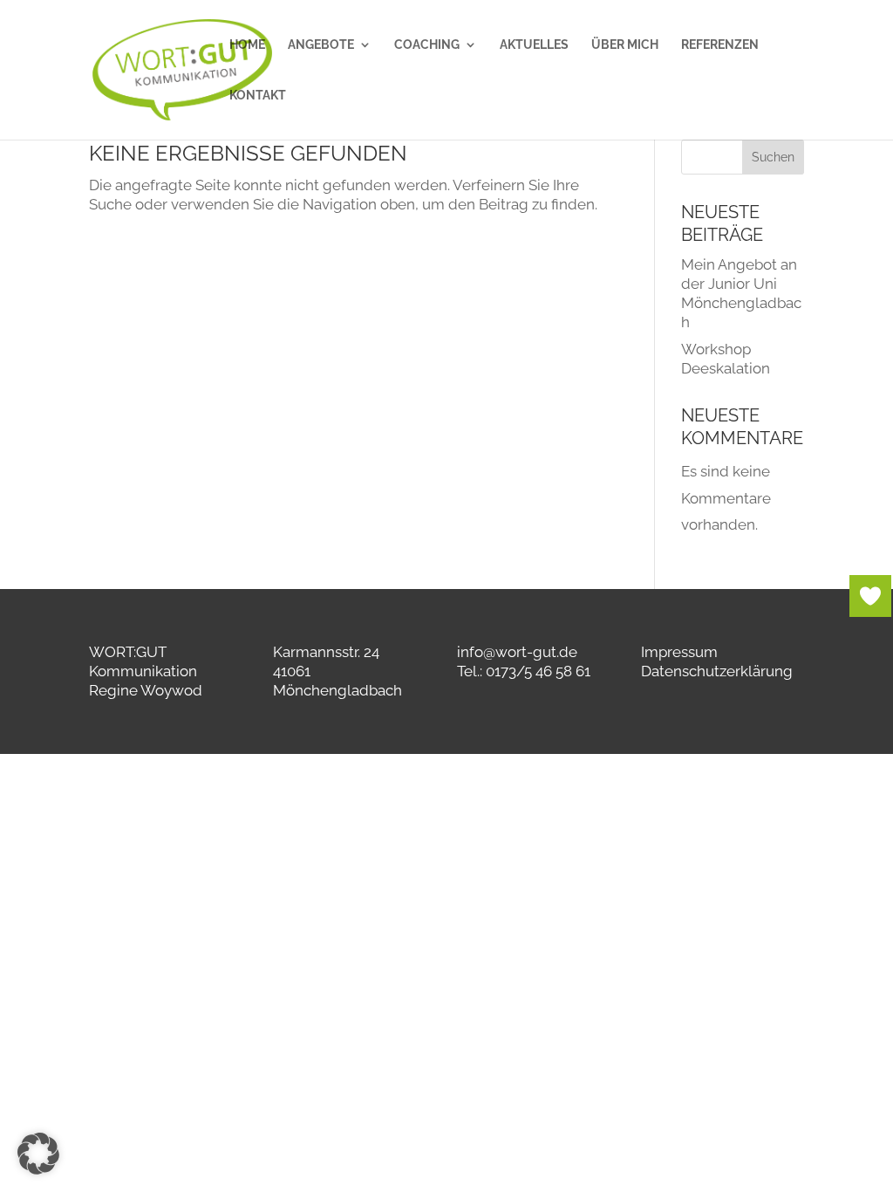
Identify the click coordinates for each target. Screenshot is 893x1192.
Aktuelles (534, 44)
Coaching (427, 44)
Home (247, 44)
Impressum (679, 652)
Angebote (321, 44)
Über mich (624, 44)
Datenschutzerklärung (717, 671)
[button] (38, 1153)
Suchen (773, 157)
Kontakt (257, 95)
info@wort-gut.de (517, 652)
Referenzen (720, 44)
